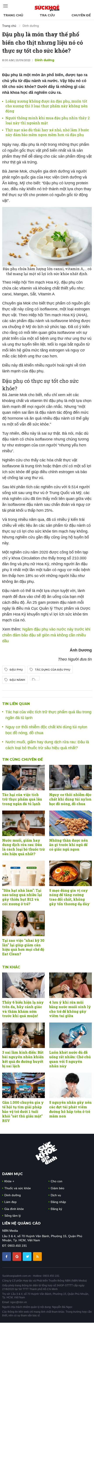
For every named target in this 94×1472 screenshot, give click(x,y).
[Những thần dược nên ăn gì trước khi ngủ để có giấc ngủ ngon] (70, 823)
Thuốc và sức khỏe (17, 1188)
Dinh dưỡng (31, 25)
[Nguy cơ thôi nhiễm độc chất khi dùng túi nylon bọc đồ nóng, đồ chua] (70, 777)
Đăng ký (56, 1209)
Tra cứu (47, 15)
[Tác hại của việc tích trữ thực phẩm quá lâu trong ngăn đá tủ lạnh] (23, 777)
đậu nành (17, 679)
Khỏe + (9, 1181)
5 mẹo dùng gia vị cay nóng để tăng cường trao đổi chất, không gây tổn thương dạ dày (69, 897)
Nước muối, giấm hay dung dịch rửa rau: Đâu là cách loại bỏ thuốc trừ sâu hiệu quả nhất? (23, 847)
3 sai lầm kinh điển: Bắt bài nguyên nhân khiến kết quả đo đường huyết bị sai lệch (23, 1059)
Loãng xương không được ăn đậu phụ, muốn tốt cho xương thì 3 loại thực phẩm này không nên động (46, 106)
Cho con (56, 1181)
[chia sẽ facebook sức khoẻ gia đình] (7, 1256)
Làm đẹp (10, 1202)
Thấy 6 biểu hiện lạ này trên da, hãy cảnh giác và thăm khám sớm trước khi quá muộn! (23, 1009)
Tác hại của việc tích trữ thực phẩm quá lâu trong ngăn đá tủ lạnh (22, 799)
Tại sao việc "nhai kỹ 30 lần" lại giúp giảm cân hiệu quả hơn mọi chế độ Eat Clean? (23, 947)
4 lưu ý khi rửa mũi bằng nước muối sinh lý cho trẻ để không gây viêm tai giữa (70, 1009)
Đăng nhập (58, 1202)
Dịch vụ (56, 1195)
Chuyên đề (81, 15)
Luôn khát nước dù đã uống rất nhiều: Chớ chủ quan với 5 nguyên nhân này (70, 1059)
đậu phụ (16, 669)
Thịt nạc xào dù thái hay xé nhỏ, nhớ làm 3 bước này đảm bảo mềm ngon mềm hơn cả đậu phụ (47, 132)
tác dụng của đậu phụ (52, 669)
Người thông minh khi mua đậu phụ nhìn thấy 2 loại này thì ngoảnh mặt (47, 120)
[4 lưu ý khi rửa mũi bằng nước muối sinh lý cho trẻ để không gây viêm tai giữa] (70, 985)
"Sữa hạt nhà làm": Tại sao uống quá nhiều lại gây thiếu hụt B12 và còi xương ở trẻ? (22, 897)
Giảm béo (57, 1188)
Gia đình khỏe (14, 1209)
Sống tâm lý (12, 1215)
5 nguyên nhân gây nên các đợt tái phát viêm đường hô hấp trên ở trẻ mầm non (70, 1109)
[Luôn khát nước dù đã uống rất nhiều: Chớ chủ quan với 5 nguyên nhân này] (70, 1035)
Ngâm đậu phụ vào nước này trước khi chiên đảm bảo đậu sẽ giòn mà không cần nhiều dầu (46, 635)
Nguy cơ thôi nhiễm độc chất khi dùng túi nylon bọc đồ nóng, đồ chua (70, 799)
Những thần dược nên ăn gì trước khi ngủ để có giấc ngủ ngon (68, 845)
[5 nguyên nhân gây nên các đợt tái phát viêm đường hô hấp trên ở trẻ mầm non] (70, 1085)
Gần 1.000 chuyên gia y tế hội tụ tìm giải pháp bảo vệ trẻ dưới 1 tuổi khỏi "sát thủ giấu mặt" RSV (23, 1111)
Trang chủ (13, 15)
